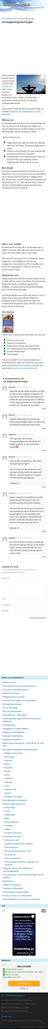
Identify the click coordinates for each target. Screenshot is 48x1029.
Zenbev (8, 793)
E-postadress (6, 605)
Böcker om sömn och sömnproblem (17, 896)
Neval (7, 775)
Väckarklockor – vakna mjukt (15, 715)
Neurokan (9, 768)
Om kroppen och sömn (12, 837)
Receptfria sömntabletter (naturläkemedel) (20, 750)
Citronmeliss (10, 808)
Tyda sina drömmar (13, 858)
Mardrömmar (8, 881)
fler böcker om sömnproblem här (23, 368)
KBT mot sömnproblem (12, 711)
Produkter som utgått (13, 797)
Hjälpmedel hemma (11, 693)
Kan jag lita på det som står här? (14, 1011)
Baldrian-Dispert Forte (14, 753)
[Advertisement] (24, 49)
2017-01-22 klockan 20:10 (24, 457)
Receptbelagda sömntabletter (15, 800)
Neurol (7, 771)
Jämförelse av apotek (12, 740)
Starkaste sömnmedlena (13, 736)
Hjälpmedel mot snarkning (14, 697)
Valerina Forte (10, 789)
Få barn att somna (10, 708)
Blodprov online (9, 682)
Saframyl (8, 782)
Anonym (11, 493)
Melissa (8, 764)
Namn (4, 599)
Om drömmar (10, 855)
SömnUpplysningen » (10, 19)
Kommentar (6, 578)
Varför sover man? (12, 840)
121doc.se (24, 988)
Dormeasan (9, 757)
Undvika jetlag (9, 725)
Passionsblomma (12, 822)
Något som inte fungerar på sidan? (15, 1007)
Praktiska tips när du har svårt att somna (19, 686)
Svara (44, 409)
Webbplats (5, 611)
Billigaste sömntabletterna (13, 732)
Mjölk (7, 818)
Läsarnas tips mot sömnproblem (16, 892)
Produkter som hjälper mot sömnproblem (19, 701)
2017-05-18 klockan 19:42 (23, 415)
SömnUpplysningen (9, 1027)
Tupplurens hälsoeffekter (13, 888)
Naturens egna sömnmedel (14, 804)
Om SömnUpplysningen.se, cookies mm (17, 1004)
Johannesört (10, 815)
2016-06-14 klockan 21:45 (24, 493)
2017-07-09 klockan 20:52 (24, 387)
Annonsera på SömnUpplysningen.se (16, 1000)
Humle (7, 811)
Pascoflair (9, 779)
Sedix (7, 786)
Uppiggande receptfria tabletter (15, 729)
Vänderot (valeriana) (13, 833)
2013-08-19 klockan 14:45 (24, 538)
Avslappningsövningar (12, 704)
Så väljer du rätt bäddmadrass (15, 690)
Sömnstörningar (11, 847)
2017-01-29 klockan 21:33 (24, 434)
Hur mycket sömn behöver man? (18, 851)
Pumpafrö (9, 826)
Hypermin (9, 760)
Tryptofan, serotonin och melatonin (19, 844)
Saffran (8, 829)
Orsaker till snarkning (11, 885)
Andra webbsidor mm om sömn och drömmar (21, 899)
